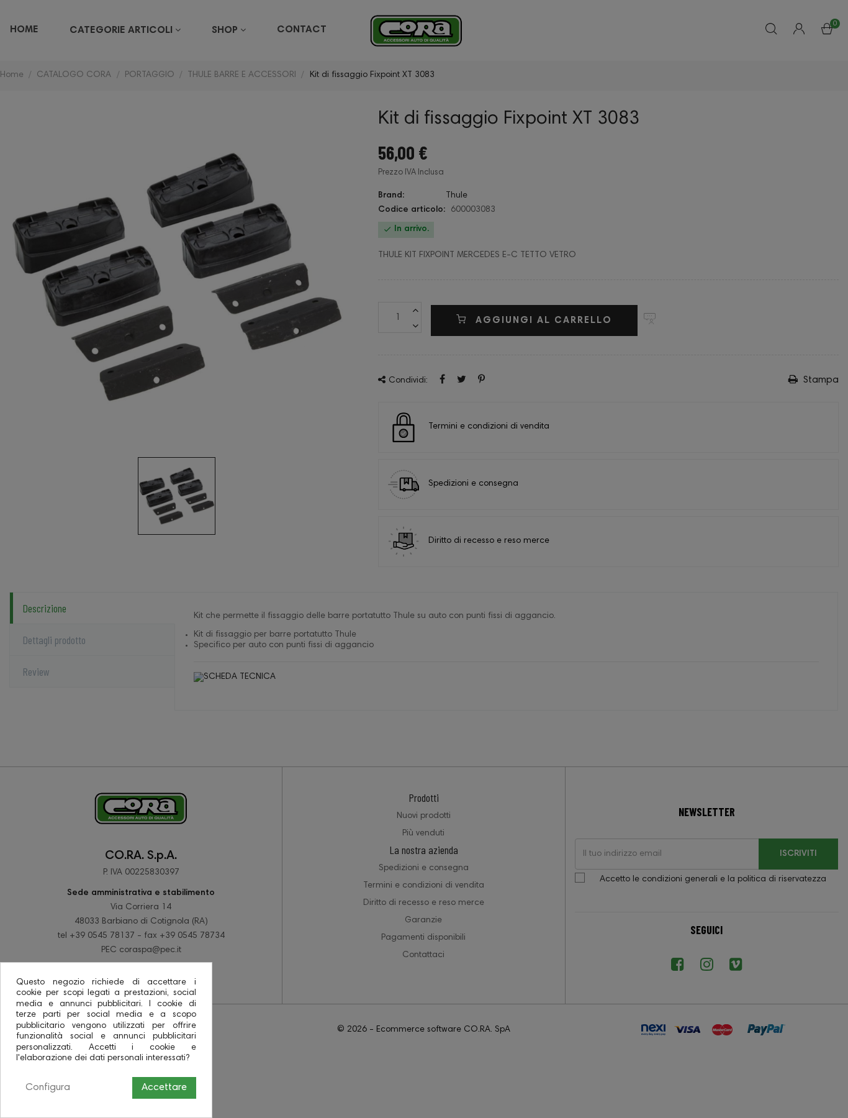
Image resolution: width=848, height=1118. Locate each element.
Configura (47, 1088)
